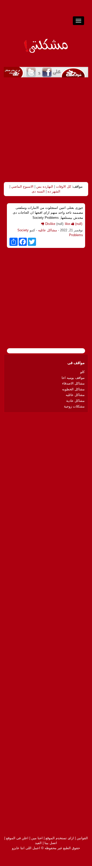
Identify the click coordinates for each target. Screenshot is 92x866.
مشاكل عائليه (47, 230)
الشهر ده (54, 191)
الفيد (38, 843)
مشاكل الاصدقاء (73, 383)
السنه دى (38, 191)
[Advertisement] (46, 130)
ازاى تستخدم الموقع (59, 838)
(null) (73, 224)
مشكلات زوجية (74, 406)
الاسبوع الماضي (22, 186)
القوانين (82, 838)
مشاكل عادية (75, 401)
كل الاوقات (63, 186)
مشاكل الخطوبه (73, 389)
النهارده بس (44, 186)
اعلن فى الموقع (17, 838)
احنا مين (37, 838)
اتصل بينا (50, 843)
